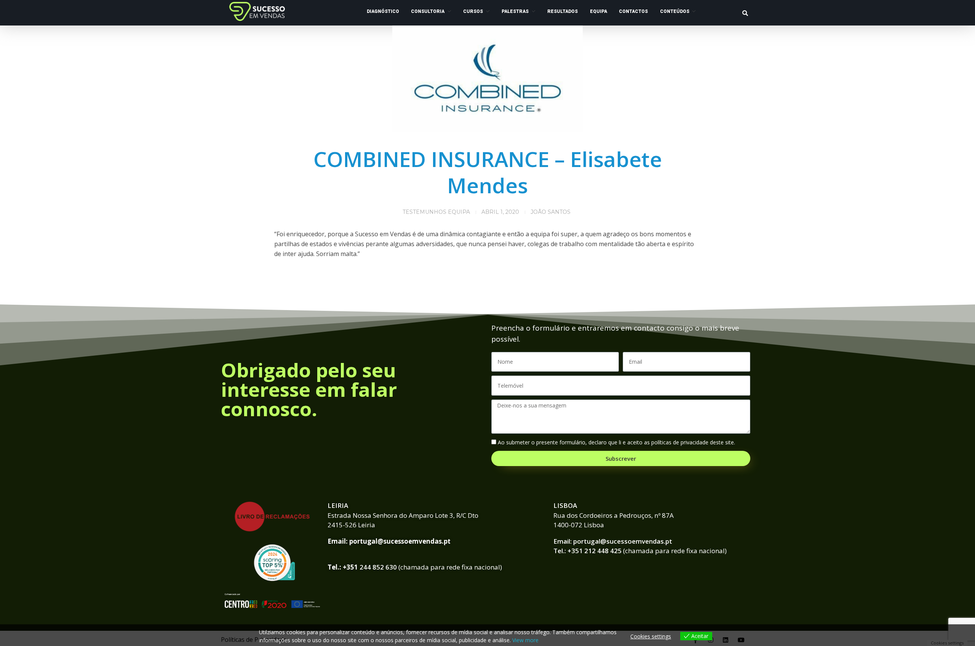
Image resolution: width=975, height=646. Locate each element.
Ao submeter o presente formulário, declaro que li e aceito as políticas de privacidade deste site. (616, 442)
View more (525, 640)
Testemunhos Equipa (436, 211)
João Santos (551, 211)
